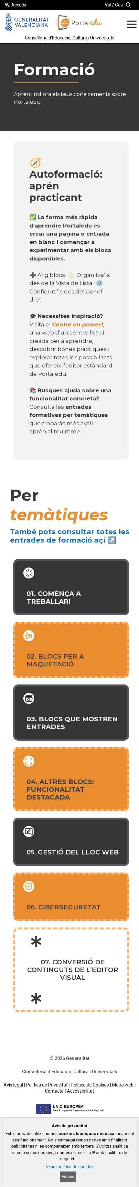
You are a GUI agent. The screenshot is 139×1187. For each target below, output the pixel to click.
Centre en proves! (77, 324)
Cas (119, 4)
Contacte (54, 1091)
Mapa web (123, 1084)
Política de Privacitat (47, 1084)
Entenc (68, 1176)
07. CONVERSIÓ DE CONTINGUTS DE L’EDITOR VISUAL (72, 969)
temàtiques (59, 515)
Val (108, 4)
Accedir (19, 4)
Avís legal (13, 1084)
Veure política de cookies (69, 1166)
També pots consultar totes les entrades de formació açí (69, 536)
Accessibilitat (80, 1091)
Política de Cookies (90, 1084)
